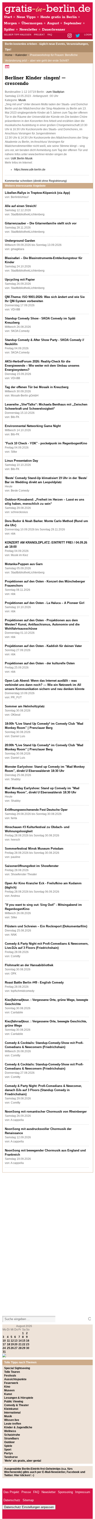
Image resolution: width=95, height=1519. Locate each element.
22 (23, 1344)
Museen (9, 1390)
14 (20, 1340)
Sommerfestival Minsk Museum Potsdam (34, 848)
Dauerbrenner (53, 29)
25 (8, 1348)
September (73, 23)
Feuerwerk (11, 1383)
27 (16, 1348)
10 (4, 1340)
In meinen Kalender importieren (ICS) (8, 66)
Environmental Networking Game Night (33, 426)
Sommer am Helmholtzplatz (25, 706)
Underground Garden (20, 240)
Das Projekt (11, 1492)
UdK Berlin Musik (22, 158)
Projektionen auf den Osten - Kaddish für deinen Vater (43, 646)
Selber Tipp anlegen (17, 34)
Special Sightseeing (17, 1368)
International (12, 1412)
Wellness (10, 1431)
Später (9, 29)
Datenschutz (11, 1500)
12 (12, 1340)
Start (8, 17)
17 (4, 1344)
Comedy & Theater (16, 1405)
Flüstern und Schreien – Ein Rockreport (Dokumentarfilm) (46, 926)
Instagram (70, 36)
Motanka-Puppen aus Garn (24, 564)
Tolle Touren (12, 1372)
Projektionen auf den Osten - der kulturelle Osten (40, 663)
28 (20, 1348)
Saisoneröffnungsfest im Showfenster (32, 866)
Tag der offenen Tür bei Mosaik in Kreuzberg (36, 387)
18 (8, 1344)
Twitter (78, 36)
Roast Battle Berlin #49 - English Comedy (34, 982)
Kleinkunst (11, 1409)
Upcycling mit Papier (20, 279)
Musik (22, 100)
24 (4, 1348)
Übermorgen (31, 23)
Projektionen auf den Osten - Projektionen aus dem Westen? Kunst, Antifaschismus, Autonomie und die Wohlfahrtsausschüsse (42, 624)
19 (12, 1344)
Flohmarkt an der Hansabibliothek (29, 965)
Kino (7, 1386)
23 (27, 1344)
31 (4, 1351)
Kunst (8, 1394)
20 (16, 1344)
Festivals (10, 1375)
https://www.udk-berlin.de (29, 169)
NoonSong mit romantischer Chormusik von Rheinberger (46, 1111)
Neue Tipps (26, 17)
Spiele (8, 1446)
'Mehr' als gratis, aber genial (22, 1460)
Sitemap (28, 1500)
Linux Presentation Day (21, 460)
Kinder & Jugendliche (18, 1427)
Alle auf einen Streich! (20, 206)
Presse (26, 1492)
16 (27, 1340)
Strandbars (11, 1438)
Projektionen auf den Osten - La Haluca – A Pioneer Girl (44, 603)
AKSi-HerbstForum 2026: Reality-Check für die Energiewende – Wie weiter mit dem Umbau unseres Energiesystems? (42, 365)
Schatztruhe (12, 1434)
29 (23, 1348)
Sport (7, 1449)
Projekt (39, 34)
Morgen (10, 23)
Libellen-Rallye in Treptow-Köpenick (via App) (37, 193)
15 (23, 1340)
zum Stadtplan (55, 91)
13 (16, 1340)
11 (8, 1340)
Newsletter (28, 29)
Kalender (21, 55)
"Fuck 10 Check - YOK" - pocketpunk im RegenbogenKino (46, 443)
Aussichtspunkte (15, 1379)
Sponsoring (65, 1492)
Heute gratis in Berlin (58, 17)
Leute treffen (12, 1423)
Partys (8, 1453)
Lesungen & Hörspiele (18, 1397)
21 (20, 1344)
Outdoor (9, 1442)
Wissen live (11, 1420)
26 (12, 1348)
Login (88, 34)
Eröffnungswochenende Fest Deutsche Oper (36, 809)
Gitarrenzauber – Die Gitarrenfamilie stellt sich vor (41, 223)
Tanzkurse (11, 1457)
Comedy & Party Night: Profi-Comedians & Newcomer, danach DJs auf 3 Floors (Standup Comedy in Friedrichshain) (43, 1090)
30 (27, 1348)
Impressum (82, 1492)
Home (8, 55)
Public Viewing (13, 1401)
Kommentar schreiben (36, 181)
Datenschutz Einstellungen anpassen (29, 1507)
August (53, 23)
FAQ (50, 34)
